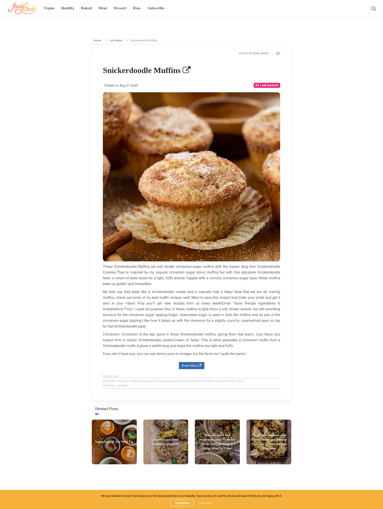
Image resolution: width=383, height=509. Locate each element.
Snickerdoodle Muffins (143, 70)
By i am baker (266, 85)
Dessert (120, 8)
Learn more (205, 503)
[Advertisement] (191, 479)
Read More (190, 365)
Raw (137, 8)
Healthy (67, 8)
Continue (182, 503)
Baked (86, 8)
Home (97, 40)
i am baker (115, 40)
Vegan (49, 8)
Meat (103, 8)
